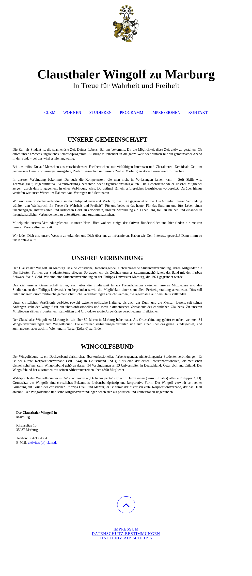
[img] (126, 24)
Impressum (126, 529)
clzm (49, 112)
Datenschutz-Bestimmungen (126, 534)
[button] (126, 504)
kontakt (198, 112)
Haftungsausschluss (126, 538)
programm (131, 112)
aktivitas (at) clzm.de (42, 442)
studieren (100, 112)
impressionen (165, 112)
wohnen (72, 112)
